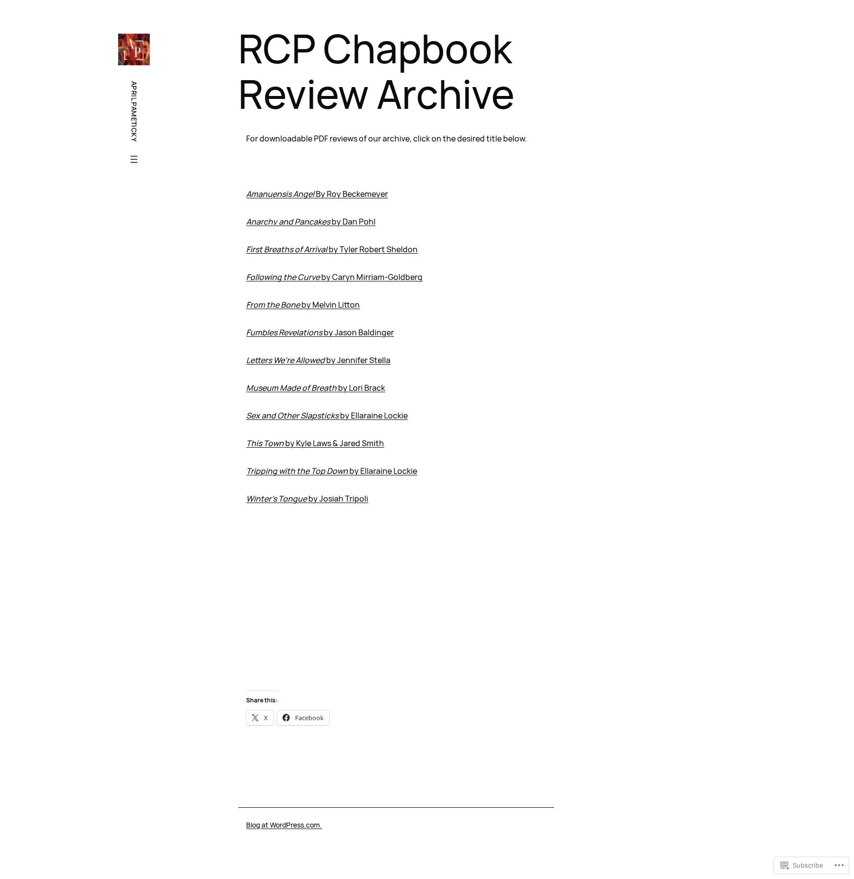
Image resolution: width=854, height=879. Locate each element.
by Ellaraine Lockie (327, 415)
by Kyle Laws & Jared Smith (315, 443)
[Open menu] (134, 159)
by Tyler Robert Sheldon (332, 249)
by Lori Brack (315, 387)
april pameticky (134, 111)
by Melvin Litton (303, 304)
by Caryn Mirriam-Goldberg (334, 277)
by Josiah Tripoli (307, 498)
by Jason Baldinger (320, 332)
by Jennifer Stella (318, 360)
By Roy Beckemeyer (317, 193)
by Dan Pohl (311, 221)
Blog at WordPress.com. (284, 825)
